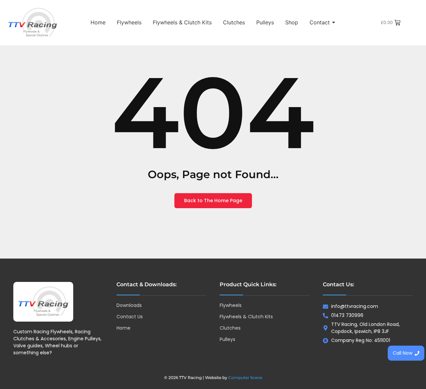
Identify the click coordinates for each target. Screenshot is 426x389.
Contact (320, 22)
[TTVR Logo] (43, 301)
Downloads (129, 305)
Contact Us (129, 316)
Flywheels (129, 22)
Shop (291, 22)
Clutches (234, 22)
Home (98, 22)
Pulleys (265, 22)
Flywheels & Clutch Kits (182, 22)
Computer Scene (245, 377)
